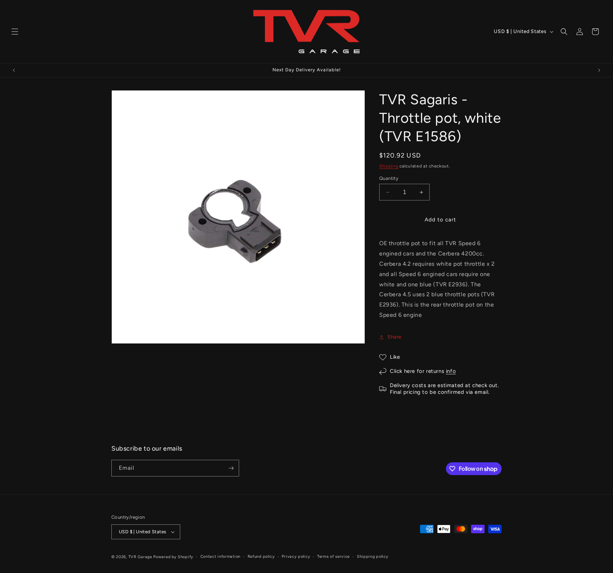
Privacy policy (296, 556)
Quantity (388, 178)
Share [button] (394, 337)
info (451, 371)
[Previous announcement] (14, 70)
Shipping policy (372, 556)
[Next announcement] (599, 70)
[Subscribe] (231, 468)
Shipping (388, 166)
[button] (15, 31)
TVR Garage (140, 557)
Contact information (220, 556)
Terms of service (333, 556)
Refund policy (261, 556)
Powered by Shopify (173, 557)
